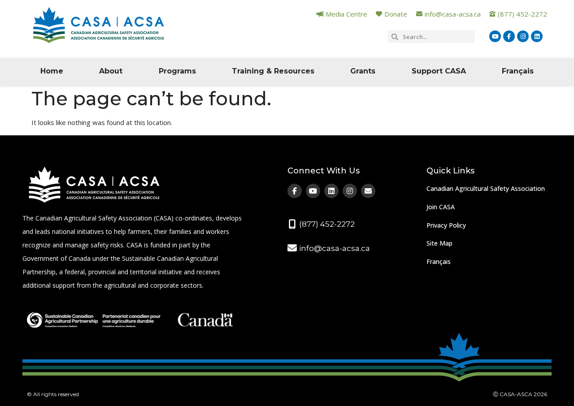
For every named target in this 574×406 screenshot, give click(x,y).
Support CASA (439, 71)
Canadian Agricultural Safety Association (485, 188)
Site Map (439, 243)
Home (51, 71)
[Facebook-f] (509, 36)
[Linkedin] (537, 36)
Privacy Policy (446, 225)
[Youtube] (495, 36)
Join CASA (440, 207)
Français (518, 71)
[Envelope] (368, 191)
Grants (362, 71)
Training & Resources (273, 71)
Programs (177, 71)
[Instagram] (523, 36)
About (110, 71)
